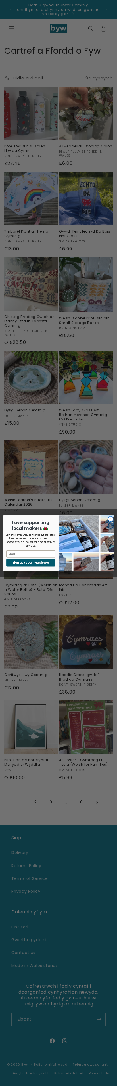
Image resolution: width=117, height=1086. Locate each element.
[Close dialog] (110, 519)
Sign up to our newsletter (30, 562)
